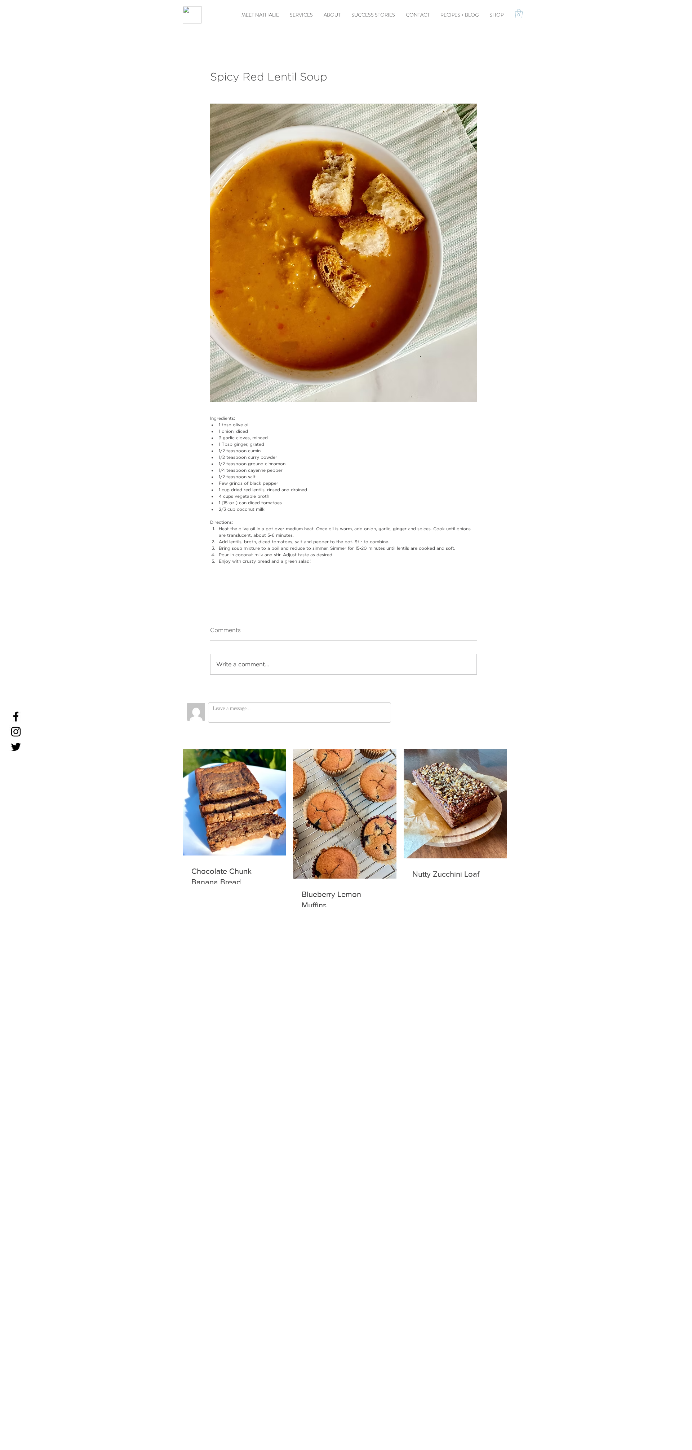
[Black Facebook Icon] (15, 716)
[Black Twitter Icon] (15, 746)
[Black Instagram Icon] (15, 731)
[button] (519, 13)
